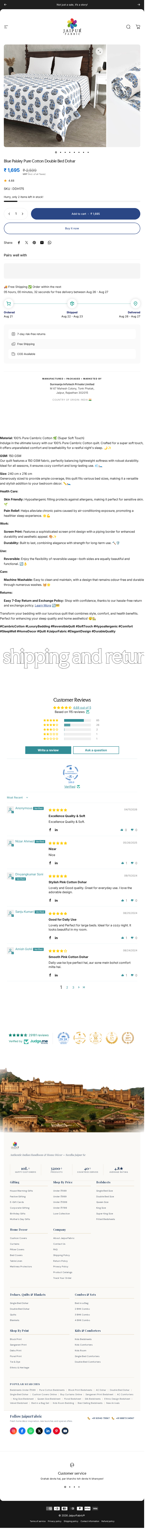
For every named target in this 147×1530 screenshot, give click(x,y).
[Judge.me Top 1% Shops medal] (112, 1038)
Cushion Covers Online (44, 1394)
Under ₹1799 (60, 1207)
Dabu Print (15, 1350)
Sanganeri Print (18, 1344)
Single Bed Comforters (87, 1356)
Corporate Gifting (19, 1207)
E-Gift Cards (17, 1202)
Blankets (14, 1320)
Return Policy (60, 1261)
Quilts (13, 1314)
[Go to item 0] (56, 152)
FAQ (55, 1249)
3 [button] (73, 987)
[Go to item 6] (79, 152)
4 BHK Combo (82, 1320)
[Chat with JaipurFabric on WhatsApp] (30, 1430)
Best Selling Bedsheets (90, 1403)
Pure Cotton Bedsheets (52, 1390)
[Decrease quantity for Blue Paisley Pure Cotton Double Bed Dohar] (8, 213)
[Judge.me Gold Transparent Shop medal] (80, 1038)
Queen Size (102, 1202)
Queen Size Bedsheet (48, 1398)
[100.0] (70, 772)
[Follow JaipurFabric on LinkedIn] (47, 1430)
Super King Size (104, 1213)
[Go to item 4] (70, 152)
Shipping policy (71, 1521)
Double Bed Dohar (20, 1308)
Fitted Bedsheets (105, 1219)
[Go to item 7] (83, 152)
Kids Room (80, 1350)
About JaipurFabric (63, 1238)
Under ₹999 (60, 1196)
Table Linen (16, 1261)
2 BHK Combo (82, 1308)
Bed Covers (16, 1255)
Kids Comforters (84, 1344)
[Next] (139, 4)
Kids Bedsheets (83, 1339)
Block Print (16, 1339)
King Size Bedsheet (23, 1398)
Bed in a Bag (81, 1303)
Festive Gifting (18, 1196)
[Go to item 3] (65, 152)
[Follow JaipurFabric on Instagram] (13, 1430)
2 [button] (67, 987)
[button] (51, 720)
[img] (58, 810)
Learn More (43, 605)
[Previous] (5, 4)
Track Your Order (62, 1278)
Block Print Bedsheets (80, 1390)
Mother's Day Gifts (20, 1219)
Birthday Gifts (17, 1213)
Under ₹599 (60, 1190)
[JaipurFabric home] (15, 1146)
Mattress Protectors (21, 1266)
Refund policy (107, 1521)
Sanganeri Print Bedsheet (99, 1394)
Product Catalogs (62, 1272)
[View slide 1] (65, 1487)
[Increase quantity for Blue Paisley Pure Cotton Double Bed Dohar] (23, 213)
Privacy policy (54, 1521)
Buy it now (72, 228)
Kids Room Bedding (63, 1403)
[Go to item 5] (74, 152)
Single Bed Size (104, 1190)
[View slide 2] (70, 1487)
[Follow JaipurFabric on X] (39, 1430)
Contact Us (59, 1243)
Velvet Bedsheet (19, 1403)
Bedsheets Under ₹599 (23, 1390)
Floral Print (16, 1356)
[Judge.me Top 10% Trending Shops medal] (128, 1038)
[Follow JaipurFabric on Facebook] (22, 1430)
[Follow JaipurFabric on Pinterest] (56, 1430)
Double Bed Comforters (88, 1361)
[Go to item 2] (60, 152)
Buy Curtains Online (71, 1394)
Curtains (14, 1243)
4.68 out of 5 (82, 707)
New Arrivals (113, 1403)
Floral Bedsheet (72, 1398)
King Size (101, 1207)
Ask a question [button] (96, 750)
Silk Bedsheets (93, 1398)
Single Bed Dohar (19, 1303)
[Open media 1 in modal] (99, 51)
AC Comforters (125, 1394)
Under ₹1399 (60, 1202)
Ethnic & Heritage (19, 1367)
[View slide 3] (74, 1487)
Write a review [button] (48, 750)
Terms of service (38, 1521)
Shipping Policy (61, 1255)
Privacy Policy (60, 1266)
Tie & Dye (15, 1361)
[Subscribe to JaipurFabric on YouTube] (65, 1430)
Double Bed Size (105, 1196)
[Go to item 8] (88, 152)
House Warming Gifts (21, 1190)
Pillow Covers (17, 1249)
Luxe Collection (61, 1213)
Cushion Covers (18, 1238)
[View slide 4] (79, 1487)
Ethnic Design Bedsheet (117, 1398)
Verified (69, 786)
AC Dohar (101, 1390)
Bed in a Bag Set (40, 1403)
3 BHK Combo (82, 1314)
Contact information (90, 1521)
